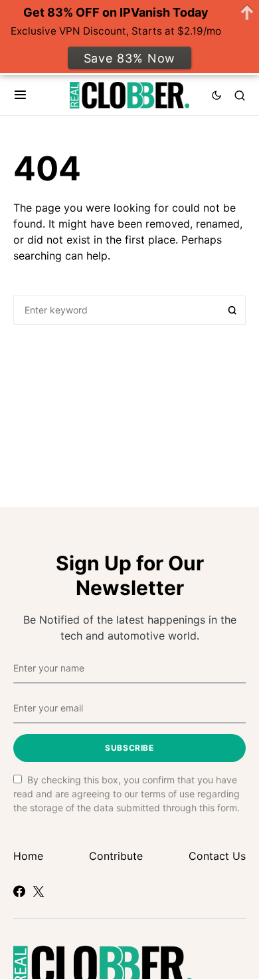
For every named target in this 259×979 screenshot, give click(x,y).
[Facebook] (19, 891)
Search (232, 310)
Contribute (116, 856)
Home (28, 856)
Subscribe (129, 748)
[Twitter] (38, 891)
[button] (20, 95)
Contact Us (217, 856)
